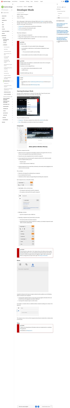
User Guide (30, 6)
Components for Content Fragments (7, 86)
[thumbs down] (38, 406)
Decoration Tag (6, 73)
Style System (6, 49)
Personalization (5, 106)
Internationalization (7, 92)
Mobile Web (5, 115)
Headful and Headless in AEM (7, 96)
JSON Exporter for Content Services (8, 65)
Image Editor (6, 71)
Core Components (6, 47)
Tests (19, 28)
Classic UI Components (7, 94)
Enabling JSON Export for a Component (8, 68)
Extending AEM (5, 108)
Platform (4, 42)
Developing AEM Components (6, 57)
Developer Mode (7, 80)
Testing (4, 110)
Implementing (4, 35)
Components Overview (7, 51)
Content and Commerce (5, 31)
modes (42, 21)
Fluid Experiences (5, 119)
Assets (3, 24)
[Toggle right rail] (57, 4)
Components (20, 26)
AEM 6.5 (25, 6)
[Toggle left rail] (13, 4)
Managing (3, 122)
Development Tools (6, 104)
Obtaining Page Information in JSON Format (8, 89)
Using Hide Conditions (7, 75)
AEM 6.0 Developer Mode (35, 84)
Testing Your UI (29, 330)
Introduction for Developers (6, 40)
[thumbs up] (36, 406)
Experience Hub (4, 20)
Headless (3, 33)
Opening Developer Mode (61, 11)
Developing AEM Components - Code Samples (7, 61)
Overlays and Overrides (43, 255)
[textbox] (7, 10)
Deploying (4, 117)
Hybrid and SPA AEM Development (6, 102)
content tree (42, 120)
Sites (2, 22)
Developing (21, 16)
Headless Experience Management (6, 99)
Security (3, 18)
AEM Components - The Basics (7, 54)
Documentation (20, 6)
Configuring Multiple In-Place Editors (7, 78)
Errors (19, 29)
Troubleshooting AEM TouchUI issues (36, 81)
